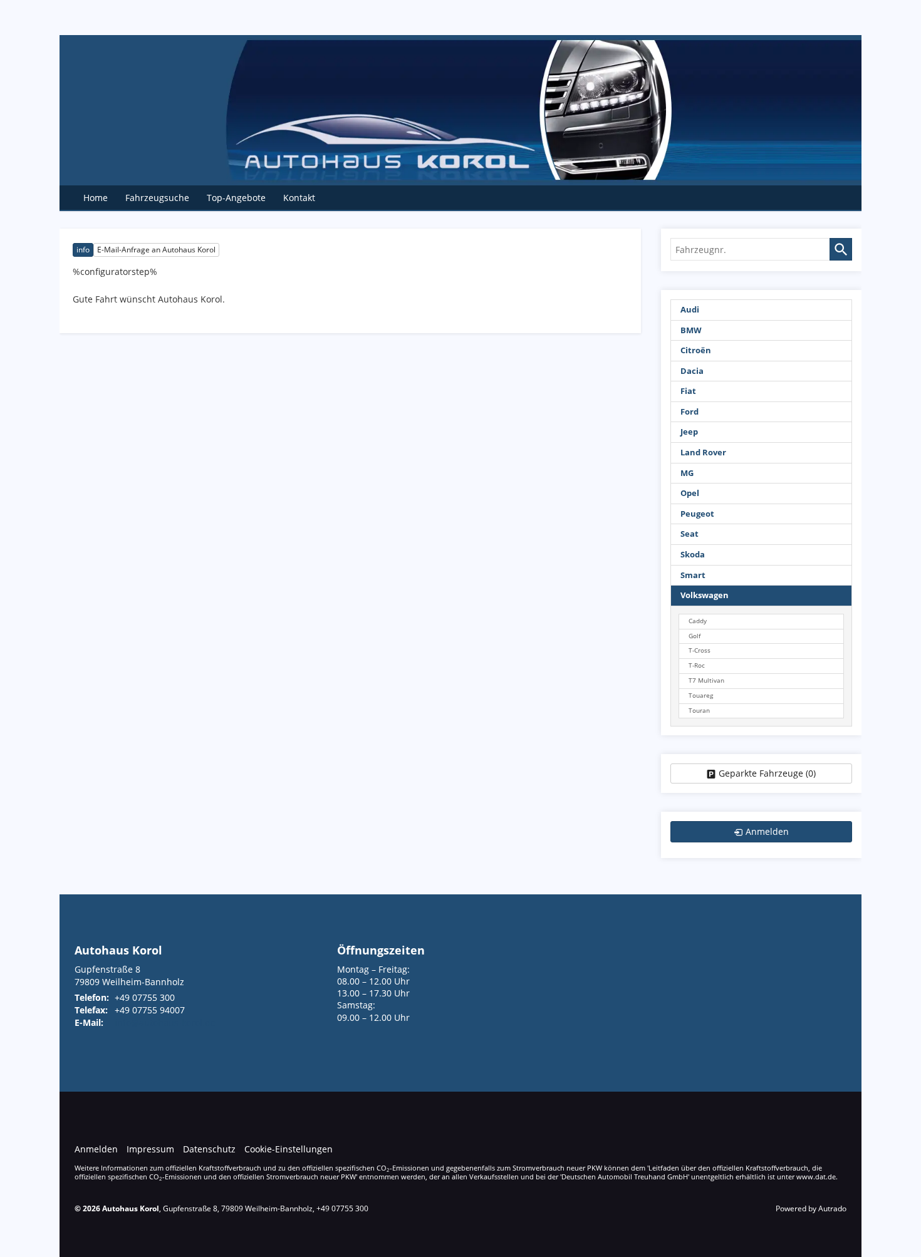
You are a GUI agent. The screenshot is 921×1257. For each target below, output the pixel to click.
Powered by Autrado (811, 1208)
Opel (689, 493)
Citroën (695, 350)
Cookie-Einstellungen (288, 1149)
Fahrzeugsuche (157, 198)
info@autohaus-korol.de (165, 1022)
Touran (699, 710)
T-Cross (699, 650)
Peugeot (697, 514)
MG (687, 473)
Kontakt (299, 198)
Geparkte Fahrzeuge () (767, 773)
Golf (694, 636)
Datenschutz (209, 1149)
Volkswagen (704, 595)
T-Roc (697, 665)
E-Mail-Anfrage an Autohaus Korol (156, 249)
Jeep (689, 432)
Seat (689, 534)
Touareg (701, 695)
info (83, 249)
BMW (691, 330)
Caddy (698, 621)
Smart (692, 575)
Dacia (692, 371)
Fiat (688, 391)
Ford (689, 411)
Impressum (150, 1149)
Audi (689, 309)
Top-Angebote (236, 198)
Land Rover (703, 452)
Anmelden (96, 1149)
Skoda (692, 554)
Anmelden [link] (767, 831)
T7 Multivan (706, 680)
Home (95, 198)
